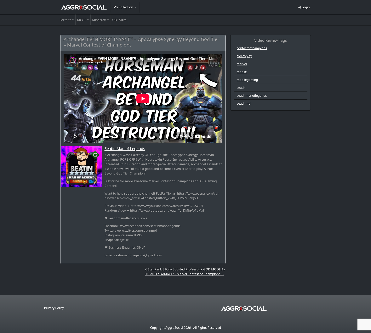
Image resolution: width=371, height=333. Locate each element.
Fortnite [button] (65, 20)
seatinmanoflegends (252, 95)
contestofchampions (252, 48)
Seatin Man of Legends (125, 148)
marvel (242, 64)
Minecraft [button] (99, 20)
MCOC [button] (81, 20)
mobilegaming (247, 80)
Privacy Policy (54, 308)
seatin (241, 88)
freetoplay (244, 56)
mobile (242, 72)
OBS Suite (119, 20)
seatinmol (244, 103)
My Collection (123, 7)
